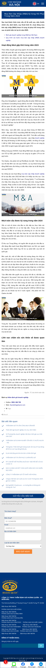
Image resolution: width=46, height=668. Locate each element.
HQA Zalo (41, 667)
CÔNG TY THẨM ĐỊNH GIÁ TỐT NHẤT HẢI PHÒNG (21, 474)
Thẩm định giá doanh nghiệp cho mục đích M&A (21, 430)
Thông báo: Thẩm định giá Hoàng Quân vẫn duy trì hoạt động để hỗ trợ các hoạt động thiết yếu (25, 448)
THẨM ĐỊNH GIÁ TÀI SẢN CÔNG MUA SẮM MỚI (20, 426)
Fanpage (23, 667)
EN (37, 3)
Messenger (32, 667)
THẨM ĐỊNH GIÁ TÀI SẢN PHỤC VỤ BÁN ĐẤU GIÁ (21, 457)
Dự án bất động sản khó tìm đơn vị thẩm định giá (21, 453)
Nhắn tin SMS (14, 667)
